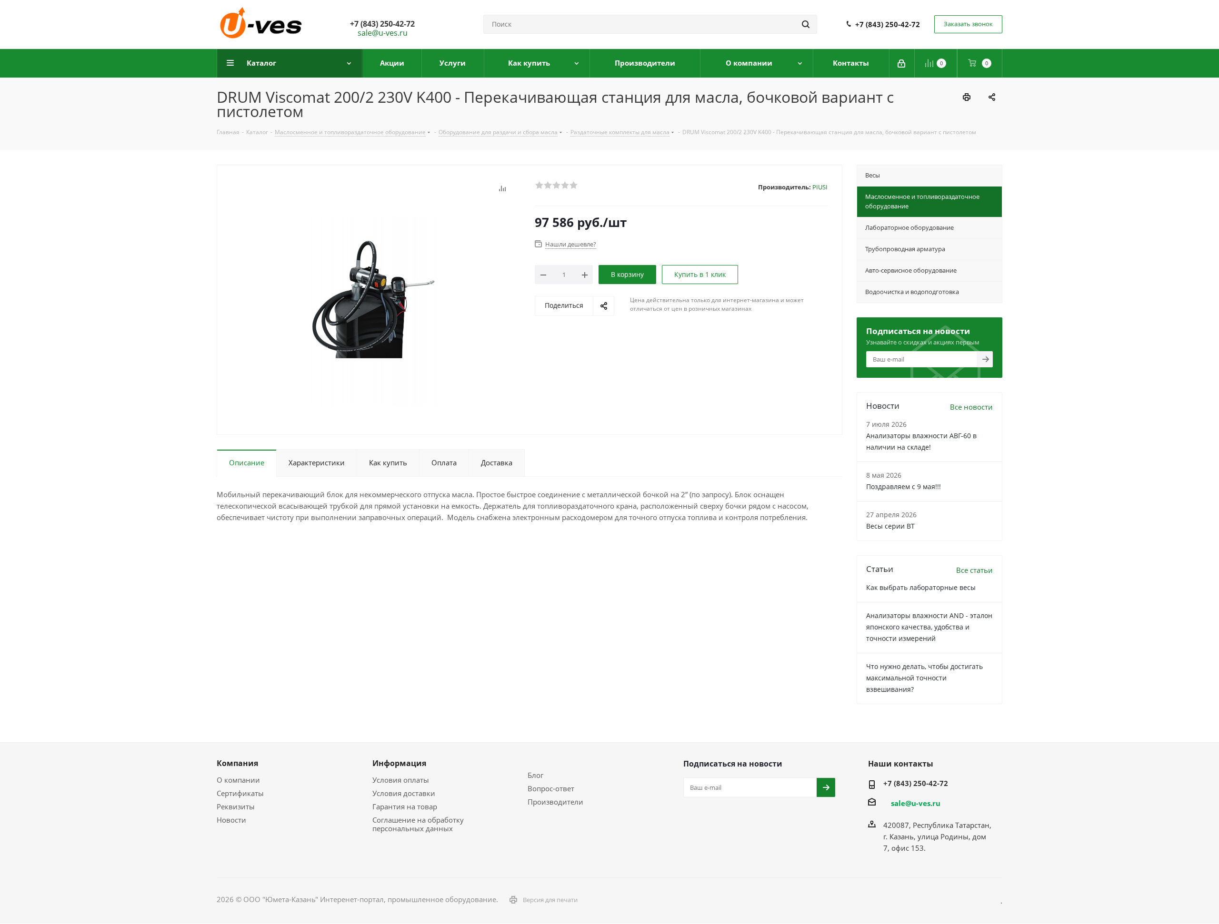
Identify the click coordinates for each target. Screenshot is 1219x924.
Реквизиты (236, 806)
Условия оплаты (400, 780)
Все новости (971, 407)
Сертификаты (240, 793)
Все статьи (974, 570)
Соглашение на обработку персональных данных (418, 824)
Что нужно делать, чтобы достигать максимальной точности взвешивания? (924, 678)
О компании (238, 780)
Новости (231, 820)
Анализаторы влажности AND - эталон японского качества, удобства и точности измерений (929, 627)
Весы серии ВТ (890, 526)
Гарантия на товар (404, 806)
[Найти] (805, 24)
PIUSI (820, 187)
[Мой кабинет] (902, 63)
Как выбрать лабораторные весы (921, 587)
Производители (555, 801)
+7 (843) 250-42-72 (887, 24)
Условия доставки (403, 793)
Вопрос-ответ (551, 788)
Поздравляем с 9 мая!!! (903, 486)
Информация (399, 763)
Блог (535, 775)
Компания (237, 763)
